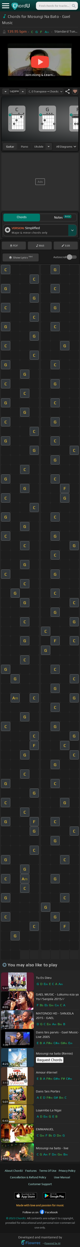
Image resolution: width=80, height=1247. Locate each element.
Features (31, 1170)
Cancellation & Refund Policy (28, 1177)
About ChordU (14, 1170)
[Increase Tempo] (22, 91)
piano (24, 146)
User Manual (62, 1177)
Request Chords (49, 1060)
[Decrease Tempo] (5, 91)
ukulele (38, 146)
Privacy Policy (67, 1170)
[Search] (73, 6)
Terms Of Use (47, 1170)
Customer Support (40, 1184)
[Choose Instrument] (49, 146)
